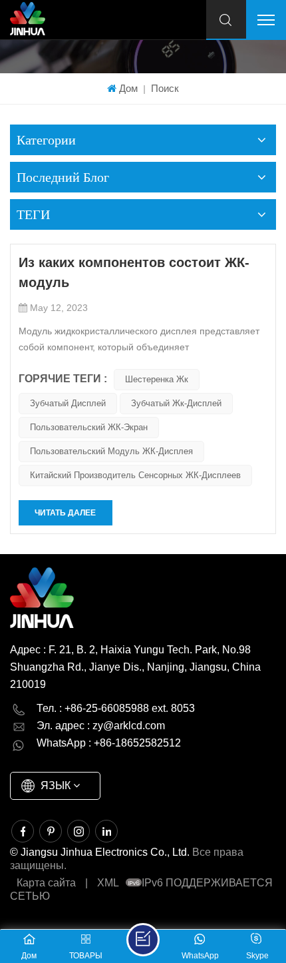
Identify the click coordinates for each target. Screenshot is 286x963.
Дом (128, 88)
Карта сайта (46, 882)
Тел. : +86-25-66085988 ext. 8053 (116, 708)
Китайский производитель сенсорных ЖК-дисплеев (135, 475)
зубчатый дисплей (68, 403)
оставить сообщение (143, 939)
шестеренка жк (156, 379)
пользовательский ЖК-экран (89, 427)
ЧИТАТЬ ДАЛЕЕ (65, 512)
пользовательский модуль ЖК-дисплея (111, 451)
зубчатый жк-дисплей (176, 403)
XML (108, 882)
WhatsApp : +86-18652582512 (109, 743)
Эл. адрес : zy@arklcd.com (101, 725)
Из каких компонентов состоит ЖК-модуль (134, 272)
